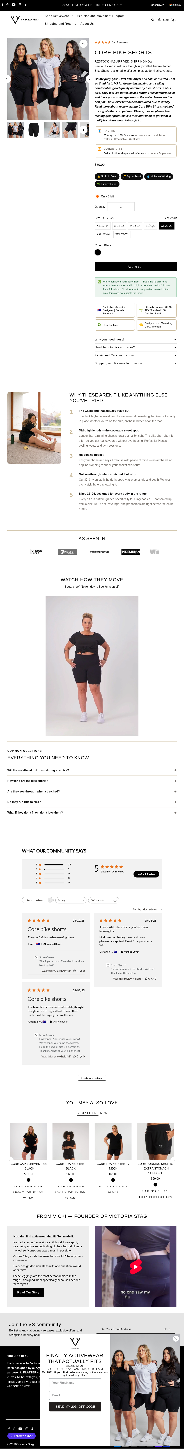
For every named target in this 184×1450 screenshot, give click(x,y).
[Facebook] (2, 5)
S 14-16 (119, 225)
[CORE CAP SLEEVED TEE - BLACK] (28, 1141)
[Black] (28, 1180)
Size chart (170, 218)
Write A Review (146, 874)
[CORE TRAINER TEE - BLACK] (70, 1141)
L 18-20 (150, 225)
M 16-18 (135, 225)
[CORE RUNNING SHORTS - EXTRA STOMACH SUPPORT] (155, 1141)
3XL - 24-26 (166, 1197)
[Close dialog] (176, 1338)
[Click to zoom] (83, 44)
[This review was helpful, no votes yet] (74, 970)
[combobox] (70, 900)
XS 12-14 (103, 225)
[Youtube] (13, 5)
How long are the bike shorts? (27, 780)
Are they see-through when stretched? (33, 791)
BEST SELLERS (87, 1113)
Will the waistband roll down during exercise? (38, 770)
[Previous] (7, 79)
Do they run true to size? (24, 801)
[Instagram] (19, 5)
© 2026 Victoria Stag (20, 1444)
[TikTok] (25, 5)
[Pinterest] (7, 5)
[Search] (152, 19)
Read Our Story (28, 1292)
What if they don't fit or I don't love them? (35, 812)
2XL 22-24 (103, 234)
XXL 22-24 (80, 1192)
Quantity (100, 206)
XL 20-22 (166, 225)
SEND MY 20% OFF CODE (75, 1406)
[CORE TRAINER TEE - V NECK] (113, 1141)
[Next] (90, 79)
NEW (103, 1113)
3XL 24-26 (121, 234)
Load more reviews (91, 1078)
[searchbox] (34, 900)
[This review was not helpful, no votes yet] (81, 970)
